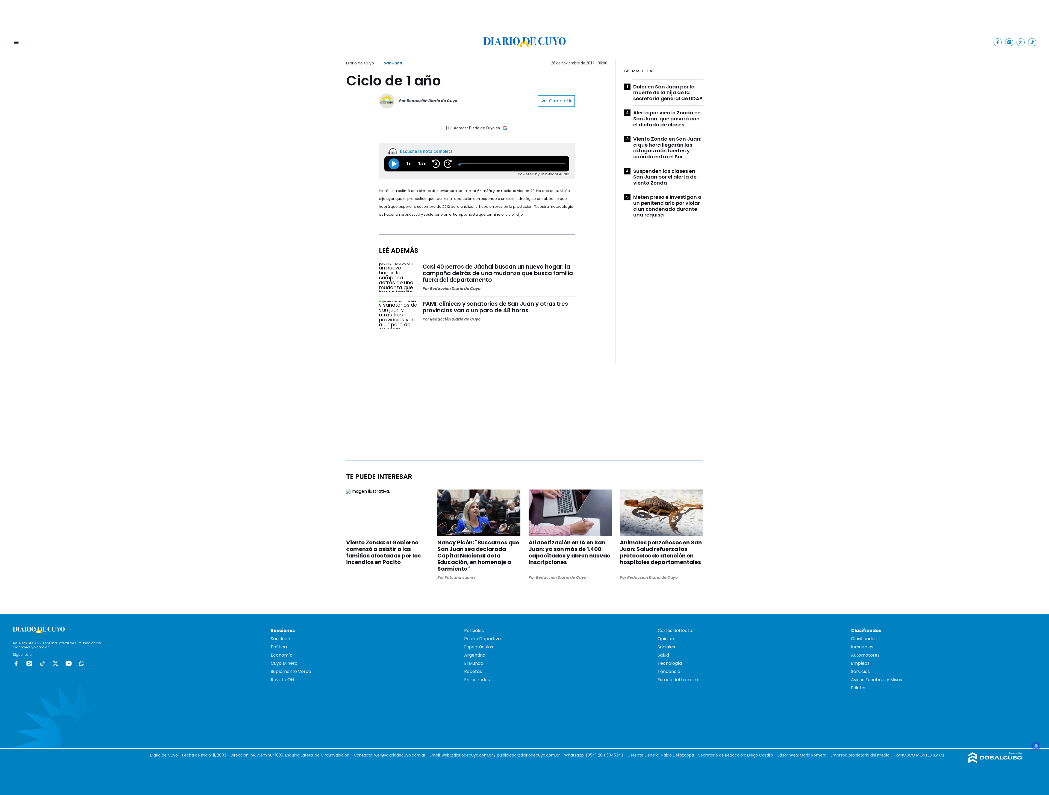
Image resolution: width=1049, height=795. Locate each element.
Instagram (29, 663)
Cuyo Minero (284, 663)
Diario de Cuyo (360, 63)
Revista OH (282, 680)
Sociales (666, 647)
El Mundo (473, 663)
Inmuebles (862, 647)
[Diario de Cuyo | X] (1021, 42)
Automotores (865, 655)
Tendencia (669, 671)
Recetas (473, 671)
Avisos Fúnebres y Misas (876, 680)
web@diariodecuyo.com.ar (399, 755)
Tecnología (670, 663)
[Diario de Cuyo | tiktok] (1032, 42)
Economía (282, 655)
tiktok (42, 663)
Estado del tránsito (678, 680)
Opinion (666, 639)
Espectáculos (478, 647)
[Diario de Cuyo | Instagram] (1009, 42)
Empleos (860, 663)
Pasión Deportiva (482, 639)
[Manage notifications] (1036, 745)
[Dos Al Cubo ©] (995, 761)
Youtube (68, 663)
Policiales (474, 630)
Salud (663, 655)
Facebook (16, 663)
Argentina (474, 655)
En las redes (477, 680)
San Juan (393, 63)
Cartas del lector (676, 630)
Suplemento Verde (291, 671)
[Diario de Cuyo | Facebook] (998, 42)
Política (279, 647)
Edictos (859, 688)
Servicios (860, 671)
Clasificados (864, 639)
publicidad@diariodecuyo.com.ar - (530, 755)
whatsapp (81, 663)
